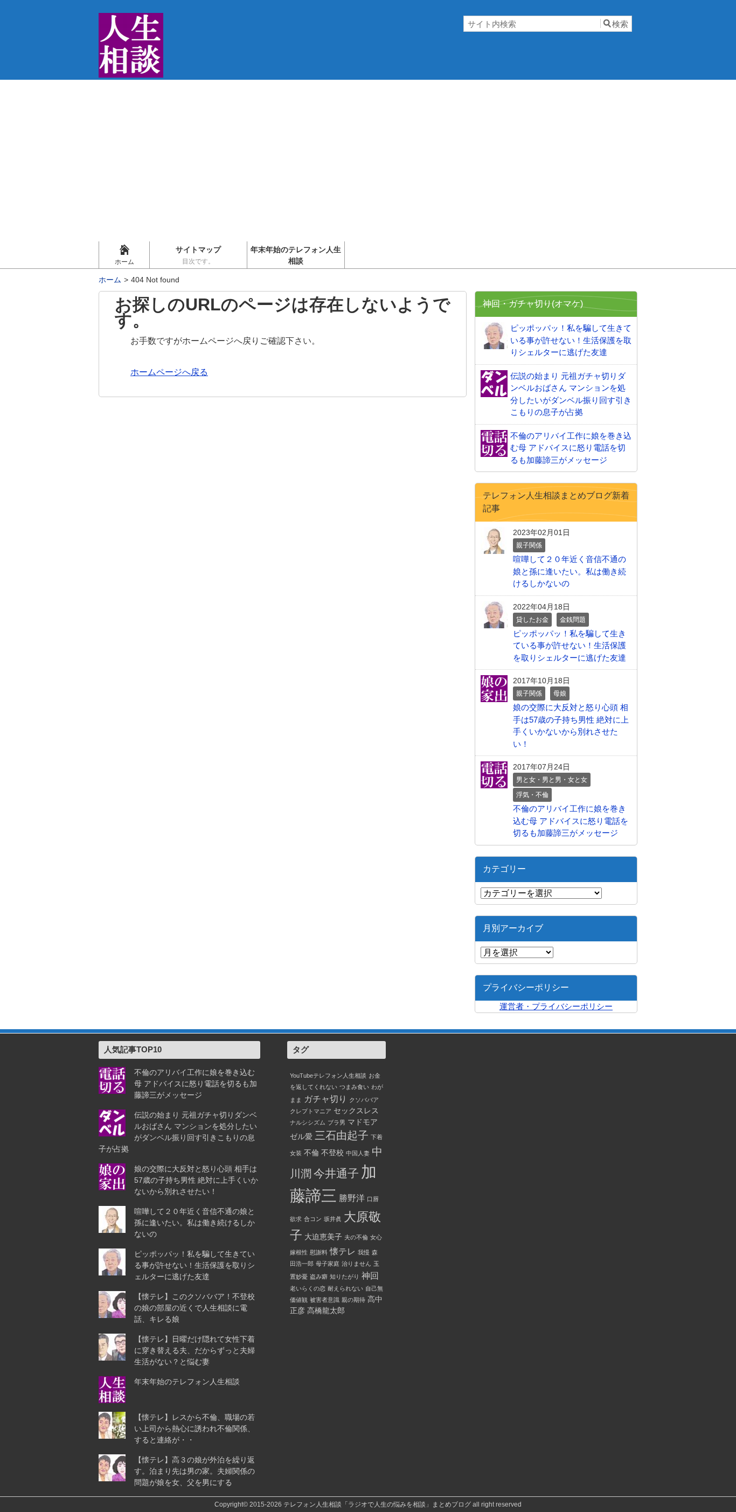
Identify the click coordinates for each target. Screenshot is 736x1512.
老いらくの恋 (307, 1288)
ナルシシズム (307, 1122)
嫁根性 (299, 1252)
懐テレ (343, 1251)
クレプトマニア (310, 1111)
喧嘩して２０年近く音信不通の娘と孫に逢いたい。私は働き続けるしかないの (194, 1222)
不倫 (311, 1152)
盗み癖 (319, 1276)
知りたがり (344, 1276)
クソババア (364, 1100)
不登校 (332, 1152)
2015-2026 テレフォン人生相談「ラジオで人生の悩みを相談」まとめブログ (360, 1504)
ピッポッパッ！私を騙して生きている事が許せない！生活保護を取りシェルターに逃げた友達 (194, 1265)
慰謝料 (319, 1252)
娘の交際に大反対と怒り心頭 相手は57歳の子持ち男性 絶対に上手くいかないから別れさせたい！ (196, 1180)
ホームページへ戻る (169, 372)
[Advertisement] (368, 160)
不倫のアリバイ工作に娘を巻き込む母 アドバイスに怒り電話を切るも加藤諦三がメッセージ (195, 1083)
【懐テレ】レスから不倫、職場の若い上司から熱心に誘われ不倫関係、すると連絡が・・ (194, 1428)
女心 (376, 1237)
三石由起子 (342, 1135)
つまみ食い (354, 1087)
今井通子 (336, 1173)
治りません (356, 1263)
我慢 (364, 1252)
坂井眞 (333, 1219)
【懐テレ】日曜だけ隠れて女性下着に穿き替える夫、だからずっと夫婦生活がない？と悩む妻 (194, 1350)
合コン (313, 1219)
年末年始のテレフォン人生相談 (296, 255)
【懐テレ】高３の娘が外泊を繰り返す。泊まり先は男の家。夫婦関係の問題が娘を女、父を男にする (194, 1471)
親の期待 (353, 1299)
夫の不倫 (356, 1237)
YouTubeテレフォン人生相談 (328, 1075)
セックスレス (356, 1110)
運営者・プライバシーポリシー (556, 1006)
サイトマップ (198, 255)
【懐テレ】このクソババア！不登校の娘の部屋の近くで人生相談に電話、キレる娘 (194, 1307)
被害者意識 (324, 1299)
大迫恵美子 (323, 1236)
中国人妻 (358, 1153)
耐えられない (345, 1288)
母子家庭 (327, 1263)
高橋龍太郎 (326, 1310)
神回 (370, 1275)
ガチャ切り (325, 1099)
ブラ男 (336, 1122)
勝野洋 (352, 1198)
